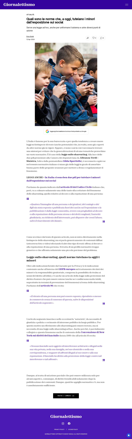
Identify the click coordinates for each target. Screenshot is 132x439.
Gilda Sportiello (72, 161)
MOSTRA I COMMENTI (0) (66, 396)
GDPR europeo (67, 269)
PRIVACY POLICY (59, 429)
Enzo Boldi (30, 36)
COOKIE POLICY (73, 429)
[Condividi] (87, 38)
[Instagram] (63, 423)
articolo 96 (47, 285)
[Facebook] (69, 423)
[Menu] (126, 5)
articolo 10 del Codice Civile (76, 187)
